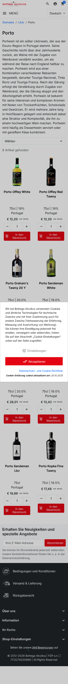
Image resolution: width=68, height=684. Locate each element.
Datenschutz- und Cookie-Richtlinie (41, 370)
